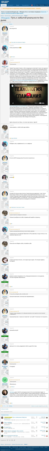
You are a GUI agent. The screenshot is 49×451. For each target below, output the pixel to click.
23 (23, 423)
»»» (7, 42)
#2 (47, 45)
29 (6, 424)
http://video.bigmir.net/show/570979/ (18, 106)
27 (29, 423)
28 (4, 424)
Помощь (41, 447)
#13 (47, 274)
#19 (47, 377)
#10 (47, 226)
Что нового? (10, 5)
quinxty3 (5, 428)
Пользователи (25, 5)
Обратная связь (15, 447)
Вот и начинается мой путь (11, 435)
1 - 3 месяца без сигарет (16, 423)
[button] (14, 5)
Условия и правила (22, 447)
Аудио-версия (19, 13)
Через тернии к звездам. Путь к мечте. (13, 431)
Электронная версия (11, 13)
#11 (47, 241)
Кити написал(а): (13, 292)
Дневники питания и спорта (21, 419)
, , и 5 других (18, 42)
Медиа (17, 5)
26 (27, 423)
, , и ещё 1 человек (17, 207)
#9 (47, 210)
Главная (45, 447)
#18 (47, 359)
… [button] (5, 24)
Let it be (5, 436)
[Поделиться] (45, 241)
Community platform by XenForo (22, 448)
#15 (47, 309)
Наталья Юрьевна (7, 419)
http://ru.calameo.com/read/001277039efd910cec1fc (25, 80)
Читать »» (6, 38)
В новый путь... (8, 427)
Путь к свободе (8, 422)
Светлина (3, 22)
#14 (47, 289)
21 (7, 24)
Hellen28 (5, 423)
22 (22, 423)
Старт (14, 428)
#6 (47, 155)
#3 (47, 60)
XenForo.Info (8, 449)
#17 (47, 344)
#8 (47, 191)
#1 (47, 26)
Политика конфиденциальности (33, 447)
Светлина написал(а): (14, 62)
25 (26, 423)
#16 (47, 328)
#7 (47, 175)
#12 (47, 257)
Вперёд (10, 24)
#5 (47, 141)
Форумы (3, 5)
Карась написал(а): (13, 311)
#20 (47, 390)
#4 (47, 125)
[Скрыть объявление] (47, 8)
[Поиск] (47, 5)
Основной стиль (5, 447)
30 (7, 424)
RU (10, 447)
